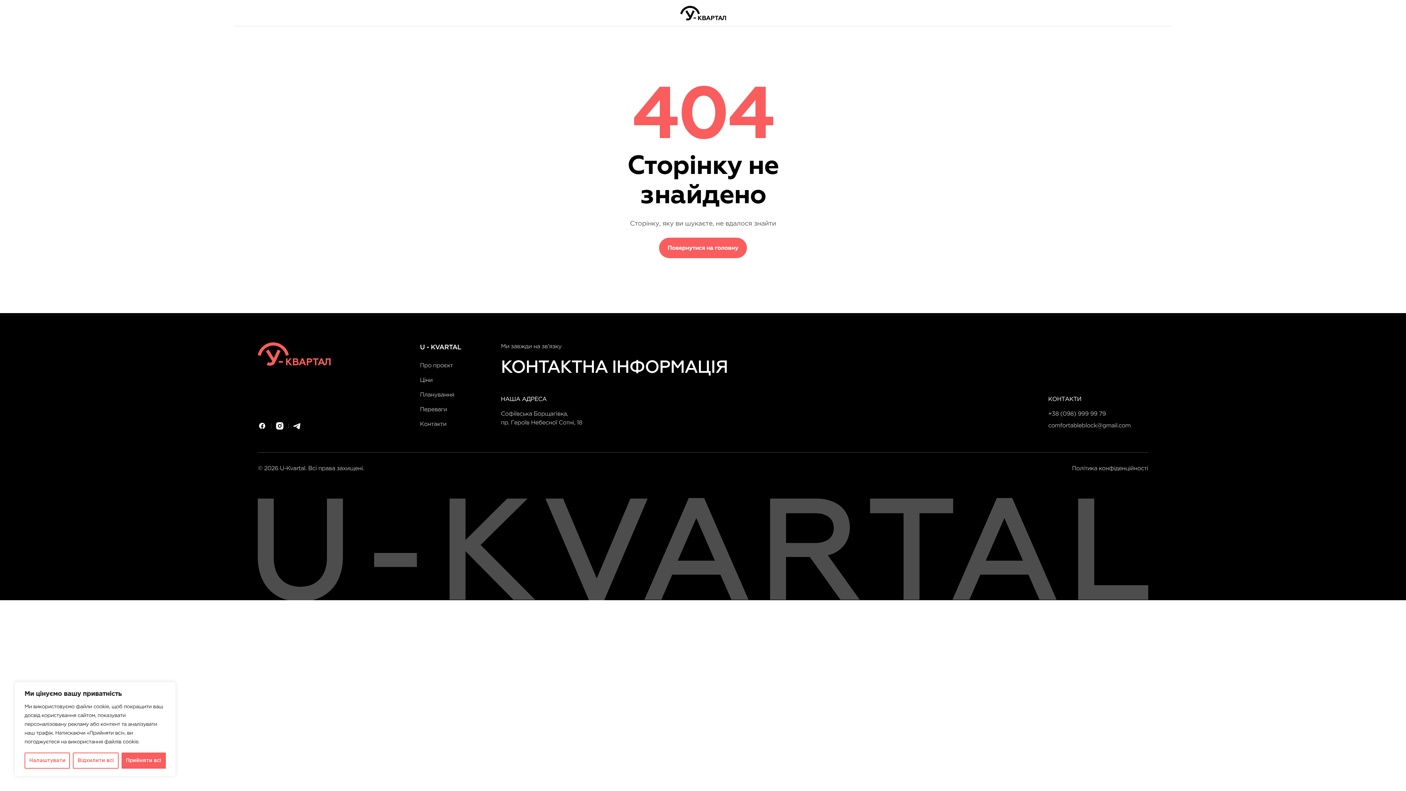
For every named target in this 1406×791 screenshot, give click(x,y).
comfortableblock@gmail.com (1089, 425)
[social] (262, 426)
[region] (95, 729)
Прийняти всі (143, 760)
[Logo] (703, 13)
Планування (437, 395)
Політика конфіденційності (1110, 468)
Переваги (433, 409)
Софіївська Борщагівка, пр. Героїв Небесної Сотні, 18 (541, 418)
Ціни (426, 380)
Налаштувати (47, 760)
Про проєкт (436, 365)
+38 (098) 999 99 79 (1077, 414)
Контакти (433, 424)
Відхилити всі (96, 760)
